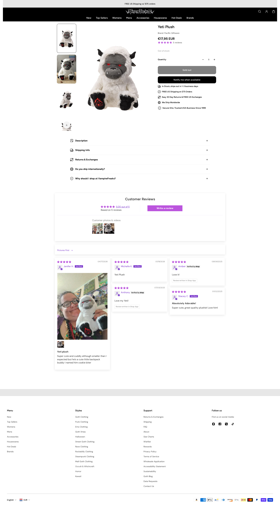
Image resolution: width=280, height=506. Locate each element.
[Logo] (140, 11)
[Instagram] (213, 424)
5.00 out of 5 (123, 206)
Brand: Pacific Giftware (168, 33)
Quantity (162, 59)
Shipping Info (82, 150)
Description (81, 140)
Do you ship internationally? (90, 169)
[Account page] (266, 11)
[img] (64, 261)
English (10, 500)
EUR (25, 500)
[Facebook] (220, 424)
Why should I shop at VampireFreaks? (95, 178)
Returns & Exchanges (86, 159)
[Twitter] (226, 424)
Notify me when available (187, 79)
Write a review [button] (165, 208)
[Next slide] (66, 124)
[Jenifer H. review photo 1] (82, 306)
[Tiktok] (233, 424)
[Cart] (273, 11)
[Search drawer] (259, 11)
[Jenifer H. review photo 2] (60, 344)
